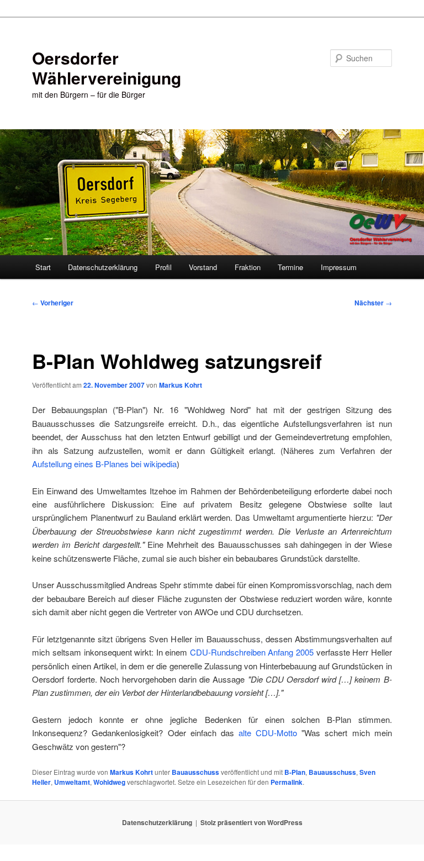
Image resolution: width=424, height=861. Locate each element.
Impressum (339, 267)
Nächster (373, 303)
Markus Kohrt (180, 385)
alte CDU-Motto (270, 732)
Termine (290, 267)
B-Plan (294, 772)
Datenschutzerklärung (102, 267)
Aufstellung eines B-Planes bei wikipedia (104, 463)
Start (43, 267)
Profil (163, 267)
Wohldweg (109, 782)
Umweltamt (72, 782)
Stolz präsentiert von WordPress (251, 822)
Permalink (287, 782)
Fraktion (248, 267)
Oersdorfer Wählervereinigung (106, 67)
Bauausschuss (195, 772)
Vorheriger (52, 303)
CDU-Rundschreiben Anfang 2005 (253, 652)
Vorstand (203, 267)
